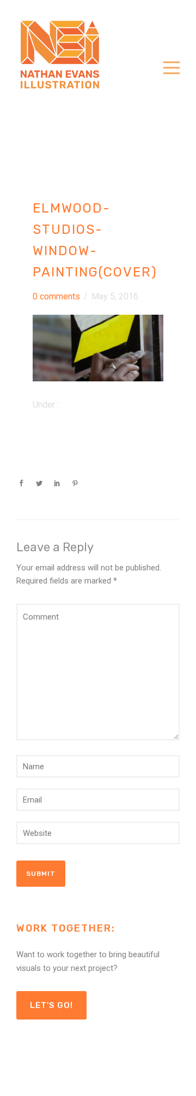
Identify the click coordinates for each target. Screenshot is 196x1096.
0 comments (56, 296)
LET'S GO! (51, 1005)
